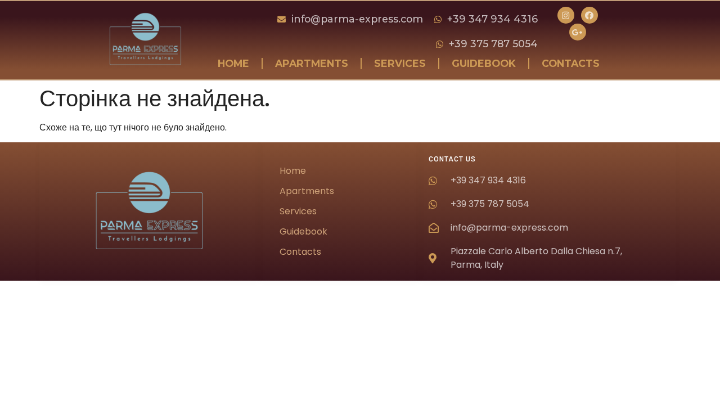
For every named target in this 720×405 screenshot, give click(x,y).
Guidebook (484, 63)
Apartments (311, 63)
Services (400, 63)
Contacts (571, 63)
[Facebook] (589, 15)
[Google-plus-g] (577, 32)
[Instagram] (565, 15)
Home (233, 63)
